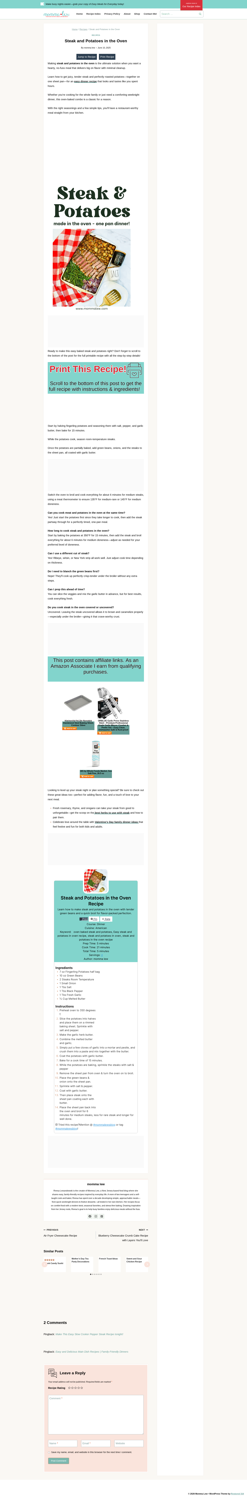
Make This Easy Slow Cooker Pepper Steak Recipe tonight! (89, 1334)
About (127, 14)
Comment (55, 1398)
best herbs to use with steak (112, 812)
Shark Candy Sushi (53, 1263)
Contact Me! (150, 14)
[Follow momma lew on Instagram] (95, 1216)
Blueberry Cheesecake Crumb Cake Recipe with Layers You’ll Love (123, 1235)
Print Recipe (107, 56)
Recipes (96, 35)
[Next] (147, 1264)
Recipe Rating (56, 1388)
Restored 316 (237, 1494)
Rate (107, 919)
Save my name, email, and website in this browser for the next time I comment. (91, 1452)
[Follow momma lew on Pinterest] (101, 1216)
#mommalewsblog (104, 1124)
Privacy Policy (112, 14)
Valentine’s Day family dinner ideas (117, 822)
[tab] (90, 1274)
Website (120, 1443)
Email (86, 1443)
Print (85, 919)
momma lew (89, 48)
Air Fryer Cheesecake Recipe (60, 1233)
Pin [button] (95, 919)
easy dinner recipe (85, 81)
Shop (137, 14)
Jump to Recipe (87, 56)
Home (79, 14)
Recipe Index (93, 14)
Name (53, 1443)
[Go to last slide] (44, 1264)
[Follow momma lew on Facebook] (89, 1216)
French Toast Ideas (108, 1259)
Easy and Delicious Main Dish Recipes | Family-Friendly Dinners (92, 1351)
